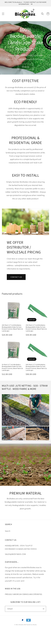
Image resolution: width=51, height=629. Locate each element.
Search (7, 531)
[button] (3, 14)
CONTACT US (16, 277)
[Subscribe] (43, 609)
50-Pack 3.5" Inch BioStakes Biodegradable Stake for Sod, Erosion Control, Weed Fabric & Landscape (12, 367)
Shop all (25, 67)
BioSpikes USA (22, 624)
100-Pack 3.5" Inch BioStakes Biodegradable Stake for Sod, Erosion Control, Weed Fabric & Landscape (12, 328)
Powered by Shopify (31, 624)
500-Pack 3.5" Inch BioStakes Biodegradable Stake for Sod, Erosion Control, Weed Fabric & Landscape (36, 367)
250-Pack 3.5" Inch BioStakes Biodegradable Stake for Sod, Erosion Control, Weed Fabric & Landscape (36, 328)
